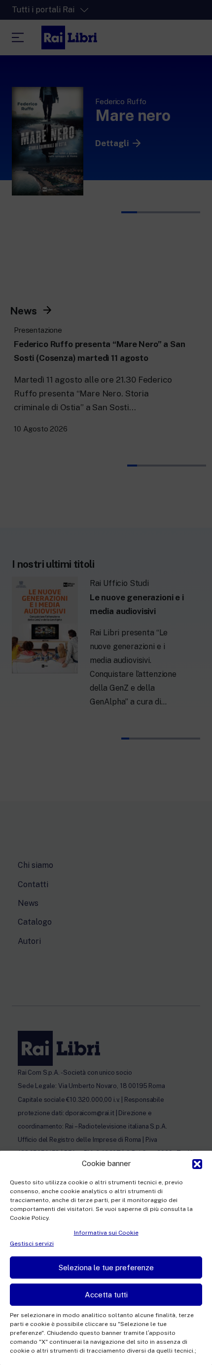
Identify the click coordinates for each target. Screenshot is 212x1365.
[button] (197, 1163)
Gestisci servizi (32, 1244)
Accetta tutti (106, 1294)
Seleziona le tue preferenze (106, 1267)
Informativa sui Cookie (106, 1233)
